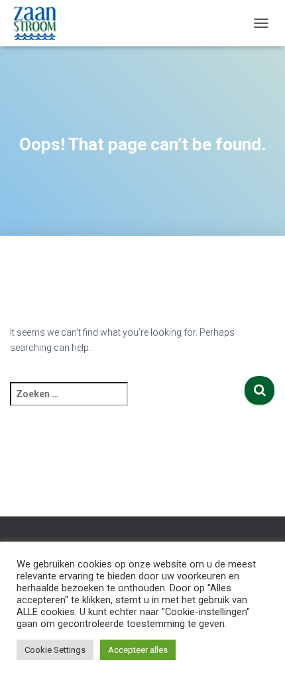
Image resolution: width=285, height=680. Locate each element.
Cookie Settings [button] (55, 650)
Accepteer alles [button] (138, 650)
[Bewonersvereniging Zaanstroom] (40, 23)
